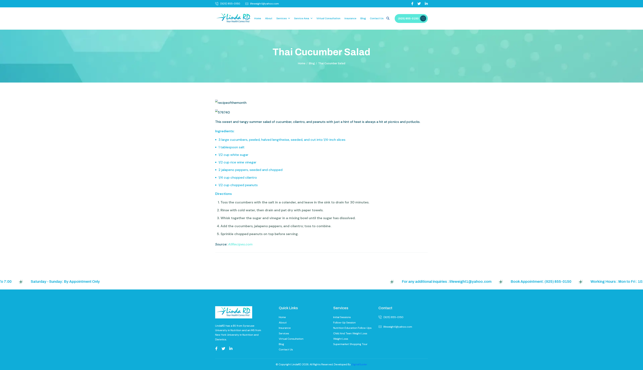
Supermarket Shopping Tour (350, 344)
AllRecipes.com (240, 244)
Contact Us (376, 18)
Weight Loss (340, 339)
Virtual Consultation (328, 18)
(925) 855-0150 (230, 3)
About (268, 18)
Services (281, 18)
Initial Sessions (342, 317)
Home (257, 18)
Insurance (350, 18)
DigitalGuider (359, 364)
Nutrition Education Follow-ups (352, 328)
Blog (363, 18)
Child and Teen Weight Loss (350, 333)
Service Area (301, 18)
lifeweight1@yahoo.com (264, 3)
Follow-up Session (344, 322)
